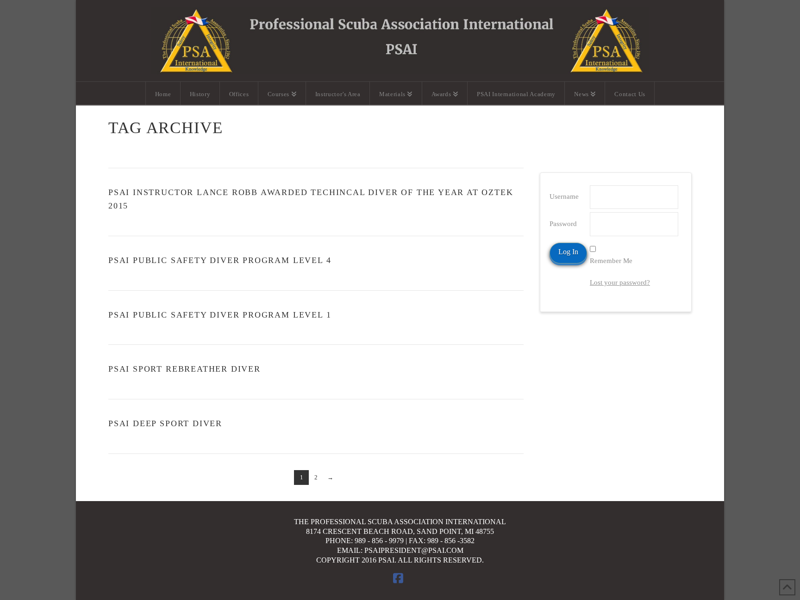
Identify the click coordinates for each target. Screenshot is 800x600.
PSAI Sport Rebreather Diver (184, 368)
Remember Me (611, 260)
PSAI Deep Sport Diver (165, 423)
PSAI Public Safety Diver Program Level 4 (219, 260)
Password (563, 223)
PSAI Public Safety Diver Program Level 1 (219, 314)
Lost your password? (620, 282)
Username (564, 196)
